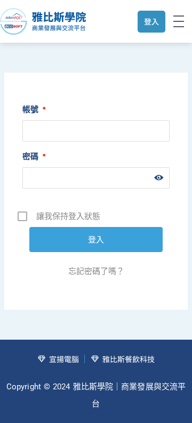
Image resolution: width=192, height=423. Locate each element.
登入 (151, 21)
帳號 (33, 109)
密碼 (33, 156)
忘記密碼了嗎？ (96, 271)
